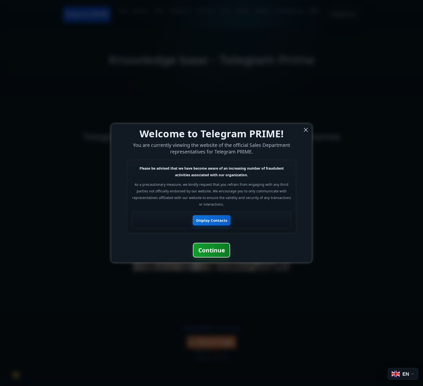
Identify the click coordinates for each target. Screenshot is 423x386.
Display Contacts (211, 220)
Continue (211, 250)
